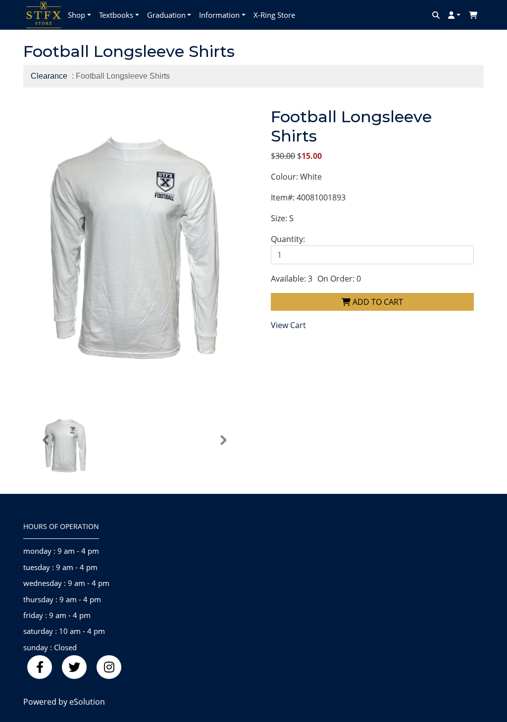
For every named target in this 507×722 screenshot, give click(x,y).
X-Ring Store (274, 15)
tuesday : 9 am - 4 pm (60, 567)
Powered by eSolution (64, 701)
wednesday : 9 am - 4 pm (66, 583)
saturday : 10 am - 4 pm (64, 631)
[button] (46, 440)
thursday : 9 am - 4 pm (62, 599)
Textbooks (116, 15)
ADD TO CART (377, 301)
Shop (76, 15)
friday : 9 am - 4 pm (57, 615)
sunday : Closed (50, 647)
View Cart (288, 325)
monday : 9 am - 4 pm (61, 551)
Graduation (166, 15)
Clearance (49, 76)
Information (219, 15)
